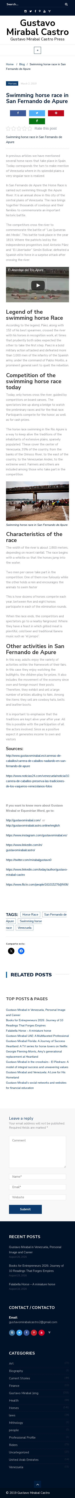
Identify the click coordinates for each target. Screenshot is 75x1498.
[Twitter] (30, 11)
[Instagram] (25, 11)
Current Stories (19, 1378)
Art (11, 1364)
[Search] (66, 4)
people (14, 1430)
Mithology (16, 1423)
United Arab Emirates (24, 1460)
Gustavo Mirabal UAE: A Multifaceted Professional (37, 1035)
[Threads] (49, 11)
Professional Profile (22, 1438)
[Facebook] (35, 11)
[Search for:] (19, 4)
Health (14, 1401)
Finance (14, 1386)
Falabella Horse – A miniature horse (28, 1030)
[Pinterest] (39, 11)
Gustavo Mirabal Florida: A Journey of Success (35, 1041)
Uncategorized (19, 1452)
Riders (13, 1445)
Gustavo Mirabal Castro (37, 27)
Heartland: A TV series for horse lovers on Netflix (36, 1046)
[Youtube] (44, 11)
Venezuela (16, 1467)
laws (12, 1415)
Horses (14, 1408)
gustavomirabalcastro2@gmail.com (33, 1322)
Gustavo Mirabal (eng (23, 1393)
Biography (16, 1371)
